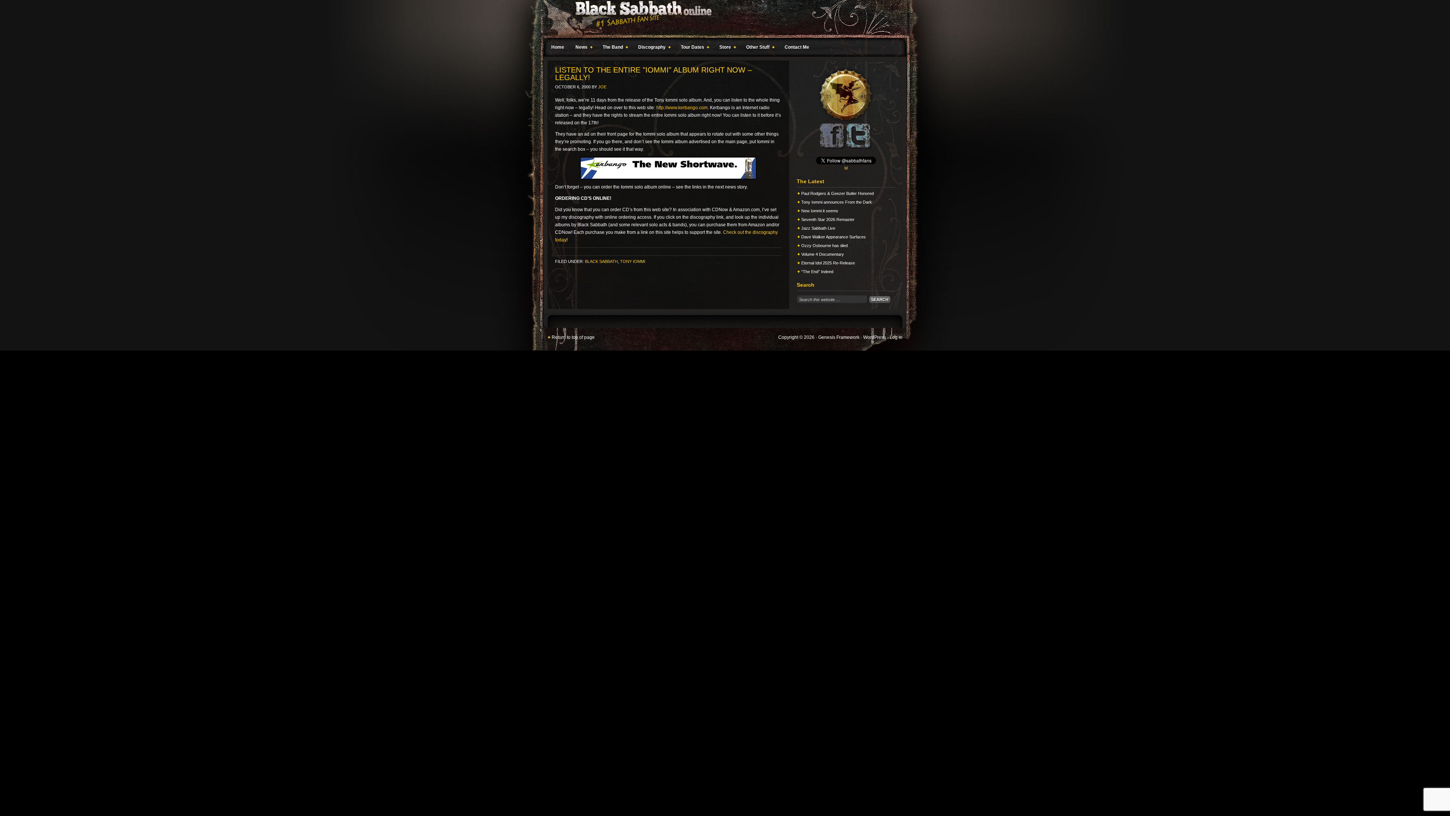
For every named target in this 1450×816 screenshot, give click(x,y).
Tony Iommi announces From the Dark (836, 202)
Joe (602, 87)
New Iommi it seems (819, 211)
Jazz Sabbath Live (818, 228)
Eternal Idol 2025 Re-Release (828, 263)
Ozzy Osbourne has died (824, 245)
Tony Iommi (632, 261)
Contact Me (797, 47)
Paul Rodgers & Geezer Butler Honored (837, 193)
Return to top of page (573, 337)
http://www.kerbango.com (682, 107)
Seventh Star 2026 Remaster (828, 219)
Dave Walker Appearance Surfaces (833, 237)
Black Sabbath (601, 261)
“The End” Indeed (817, 271)
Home (557, 47)
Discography (650, 48)
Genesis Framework (838, 337)
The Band (611, 48)
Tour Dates (690, 48)
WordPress (874, 337)
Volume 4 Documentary (822, 254)
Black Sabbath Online (721, 19)
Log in (896, 337)
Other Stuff (756, 48)
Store (723, 48)
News (580, 48)
